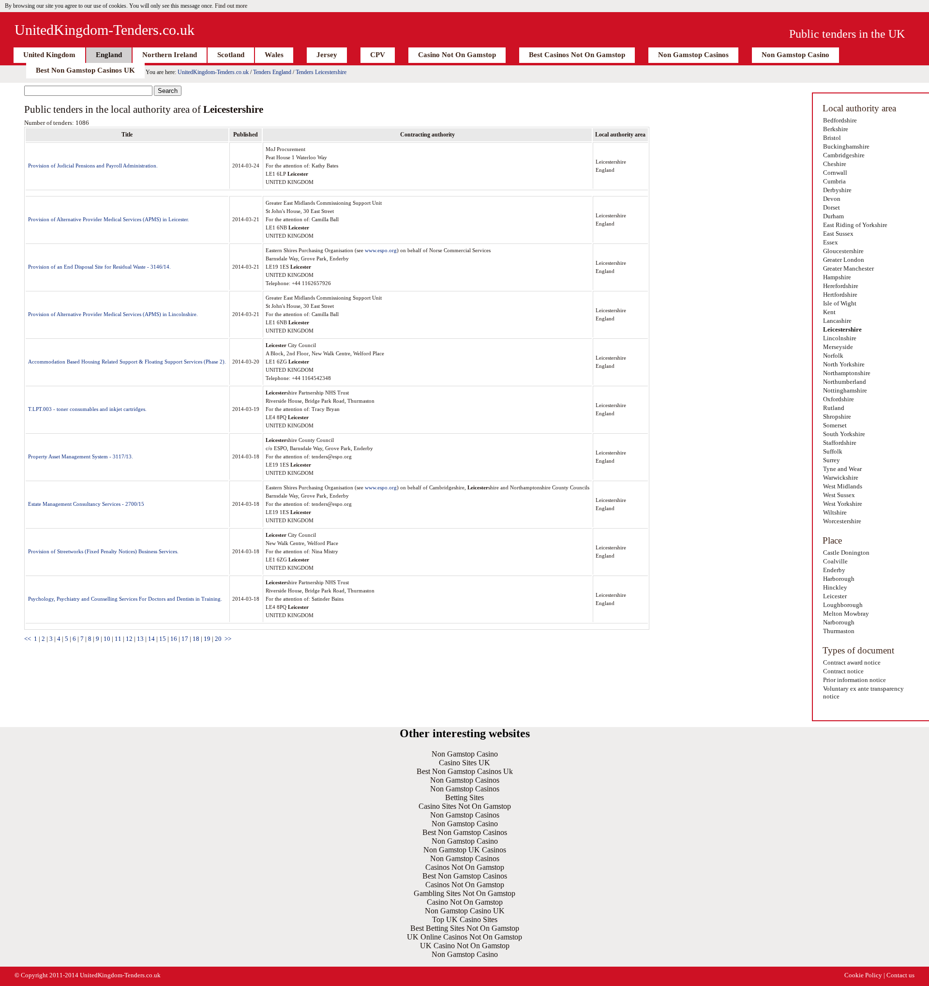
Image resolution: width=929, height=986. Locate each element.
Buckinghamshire (846, 146)
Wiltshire (835, 512)
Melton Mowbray (846, 613)
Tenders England (272, 72)
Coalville (835, 561)
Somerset (835, 425)
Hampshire (837, 277)
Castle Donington (846, 552)
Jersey (326, 55)
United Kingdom (49, 55)
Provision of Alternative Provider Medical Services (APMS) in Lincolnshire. (113, 314)
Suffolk (832, 451)
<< (27, 638)
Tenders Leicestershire (321, 72)
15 (162, 638)
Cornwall (835, 172)
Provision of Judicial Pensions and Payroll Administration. (93, 165)
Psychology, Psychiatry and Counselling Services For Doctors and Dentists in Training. (125, 599)
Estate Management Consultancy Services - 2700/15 (86, 504)
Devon (831, 198)
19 (207, 638)
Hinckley (835, 587)
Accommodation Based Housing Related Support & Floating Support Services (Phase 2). (127, 361)
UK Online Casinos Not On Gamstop (464, 937)
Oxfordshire (838, 399)
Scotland (230, 55)
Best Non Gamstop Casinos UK (85, 70)
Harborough (838, 578)
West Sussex (839, 495)
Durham (833, 216)
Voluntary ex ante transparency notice (863, 692)
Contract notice (843, 671)
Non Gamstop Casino (795, 55)
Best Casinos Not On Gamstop (577, 55)
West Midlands (842, 486)
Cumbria (834, 181)
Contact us (900, 975)
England (109, 55)
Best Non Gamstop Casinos (464, 832)
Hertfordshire (840, 294)
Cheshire (834, 163)
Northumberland (844, 381)
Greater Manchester (848, 268)
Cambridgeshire (844, 155)
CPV (377, 55)
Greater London (843, 259)
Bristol (832, 137)
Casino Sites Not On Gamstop (465, 806)
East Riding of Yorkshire (855, 224)
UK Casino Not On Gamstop (464, 945)
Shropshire (837, 416)
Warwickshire (840, 477)
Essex (830, 242)
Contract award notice (852, 662)
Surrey (831, 460)
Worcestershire (842, 521)
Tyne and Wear (842, 468)
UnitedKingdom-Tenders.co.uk (105, 30)
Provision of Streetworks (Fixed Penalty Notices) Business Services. (103, 551)
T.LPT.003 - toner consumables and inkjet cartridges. (87, 409)
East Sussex (838, 233)
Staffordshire (839, 442)
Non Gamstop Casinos (693, 55)
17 (184, 638)
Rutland (833, 407)
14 (151, 638)
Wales (274, 55)
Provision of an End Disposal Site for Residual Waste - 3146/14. (99, 267)
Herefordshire (840, 285)
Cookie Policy (863, 975)
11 (118, 638)
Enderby (834, 570)
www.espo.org (381, 250)
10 (107, 638)
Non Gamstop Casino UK (465, 911)
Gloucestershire (843, 251)
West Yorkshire (842, 503)
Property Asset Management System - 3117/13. (80, 456)
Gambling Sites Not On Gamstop (464, 893)
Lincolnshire (839, 338)
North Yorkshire (844, 364)
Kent (829, 312)
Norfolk (833, 355)
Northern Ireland (169, 55)
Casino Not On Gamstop (457, 55)
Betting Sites (464, 797)
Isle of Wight (839, 303)
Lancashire (837, 320)
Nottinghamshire (845, 390)
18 (196, 638)
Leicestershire (842, 329)
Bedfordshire (840, 120)
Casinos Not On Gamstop (464, 867)
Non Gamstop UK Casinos (464, 850)
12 (129, 638)
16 (173, 638)
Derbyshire (837, 190)
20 (218, 638)
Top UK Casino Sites (464, 919)
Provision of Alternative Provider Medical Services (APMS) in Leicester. (108, 219)
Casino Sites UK (464, 762)
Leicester (835, 596)
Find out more (231, 5)
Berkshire (835, 129)
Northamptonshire (846, 373)
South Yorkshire (844, 434)
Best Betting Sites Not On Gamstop (464, 928)
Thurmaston (838, 631)
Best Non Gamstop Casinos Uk (465, 771)
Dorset (831, 207)
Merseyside (838, 346)
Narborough (838, 622)
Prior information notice (854, 679)
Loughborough (843, 604)
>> (228, 638)
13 (140, 638)
